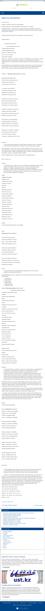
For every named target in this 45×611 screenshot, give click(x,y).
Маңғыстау (5, 501)
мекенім (9, 501)
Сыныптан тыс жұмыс (7, 542)
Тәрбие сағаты (6, 22)
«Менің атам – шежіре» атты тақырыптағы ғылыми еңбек (14, 523)
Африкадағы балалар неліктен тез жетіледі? (12, 522)
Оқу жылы (5, 539)
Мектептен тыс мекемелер (8, 538)
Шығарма (5, 544)
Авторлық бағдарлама (7, 531)
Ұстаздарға (5, 532)
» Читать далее (6, 567)
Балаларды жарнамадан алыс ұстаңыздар (11, 520)
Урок (14, 602)
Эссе (4, 546)
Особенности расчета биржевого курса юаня (12, 514)
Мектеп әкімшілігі (6, 536)
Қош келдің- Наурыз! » (38, 505)
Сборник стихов (23, 602)
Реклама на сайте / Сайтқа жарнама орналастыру (22, 605)
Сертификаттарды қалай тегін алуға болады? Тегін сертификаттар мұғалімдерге (19, 518)
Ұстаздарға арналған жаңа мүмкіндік (10, 516)
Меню (1, 1)
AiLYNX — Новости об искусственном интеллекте (23, 608)
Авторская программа (7, 602)
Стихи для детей (6, 540)
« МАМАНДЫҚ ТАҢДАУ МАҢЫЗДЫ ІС (9, 505)
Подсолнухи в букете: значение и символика (12, 515)
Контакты (40, 602)
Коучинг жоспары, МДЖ (8, 535)
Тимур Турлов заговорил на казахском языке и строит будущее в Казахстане (18, 512)
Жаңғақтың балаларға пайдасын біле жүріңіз (12, 519)
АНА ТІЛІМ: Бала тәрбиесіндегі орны (10, 524)
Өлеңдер (5, 547)
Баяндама (5, 534)
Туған (12, 501)
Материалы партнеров (32, 602)
